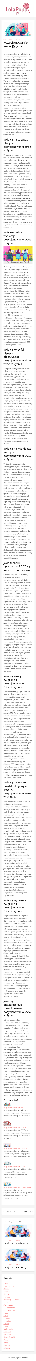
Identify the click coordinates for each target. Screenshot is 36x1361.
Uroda (6, 1340)
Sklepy (6, 1323)
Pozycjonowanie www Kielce (14, 1166)
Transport (7, 1332)
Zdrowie (7, 1348)
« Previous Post (9, 1211)
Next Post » (28, 1211)
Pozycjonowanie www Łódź (14, 1107)
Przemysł (7, 1318)
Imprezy (7, 1297)
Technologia (8, 1329)
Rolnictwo (7, 1321)
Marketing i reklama (12, 39)
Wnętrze (7, 1345)
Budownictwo (9, 1286)
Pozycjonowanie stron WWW (15, 1127)
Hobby (6, 1294)
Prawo (6, 1315)
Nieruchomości (9, 1307)
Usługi (6, 1342)
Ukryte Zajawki (9, 1337)
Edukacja (7, 1291)
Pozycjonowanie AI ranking (15, 1267)
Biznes (6, 1283)
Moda (6, 1302)
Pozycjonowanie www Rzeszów (15, 1148)
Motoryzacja (8, 1305)
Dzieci (6, 1289)
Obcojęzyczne (9, 1310)
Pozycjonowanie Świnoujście (16, 1243)
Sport (6, 1326)
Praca (6, 1313)
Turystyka (7, 1334)
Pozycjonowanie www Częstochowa (17, 1187)
